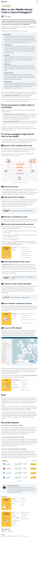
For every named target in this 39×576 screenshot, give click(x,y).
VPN (24, 204)
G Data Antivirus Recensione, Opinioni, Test (28, 320)
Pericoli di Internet (6, 499)
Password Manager (6, 248)
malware (19, 93)
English (11, 531)
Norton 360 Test (24, 317)
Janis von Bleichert (14, 485)
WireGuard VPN (24, 388)
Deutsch (5, 531)
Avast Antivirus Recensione (26, 315)
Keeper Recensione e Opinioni (26, 251)
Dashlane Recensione (25, 247)
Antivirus (6, 314)
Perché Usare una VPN (25, 379)
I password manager (11, 243)
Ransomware (23, 500)
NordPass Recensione (25, 253)
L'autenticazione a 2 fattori (7, 264)
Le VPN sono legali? (24, 383)
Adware (22, 504)
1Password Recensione (25, 249)
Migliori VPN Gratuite (25, 518)
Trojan (22, 502)
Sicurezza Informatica (6, 513)
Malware (22, 498)
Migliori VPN (23, 516)
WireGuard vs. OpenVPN (25, 390)
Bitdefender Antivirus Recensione (27, 313)
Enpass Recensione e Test (26, 257)
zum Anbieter (33, 464)
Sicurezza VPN (23, 381)
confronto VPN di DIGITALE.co (31, 375)
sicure (11, 230)
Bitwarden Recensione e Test (26, 255)
